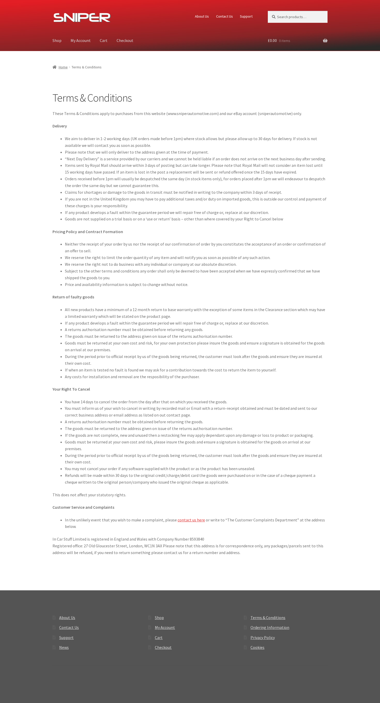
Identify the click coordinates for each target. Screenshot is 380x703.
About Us (202, 16)
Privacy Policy (262, 637)
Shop (57, 40)
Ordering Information (269, 627)
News (64, 647)
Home (63, 67)
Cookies (257, 647)
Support (246, 16)
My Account (81, 40)
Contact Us (224, 16)
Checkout (125, 40)
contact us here (191, 519)
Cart (104, 40)
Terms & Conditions (267, 617)
